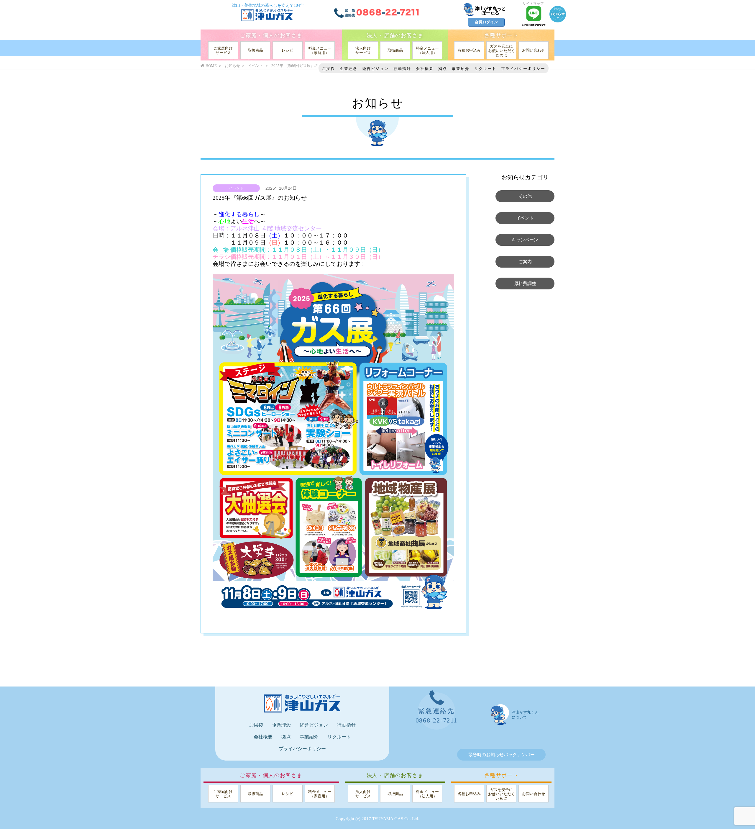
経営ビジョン (375, 68)
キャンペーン (525, 239)
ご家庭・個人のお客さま (271, 35)
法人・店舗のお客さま (395, 35)
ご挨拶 (328, 68)
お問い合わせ (533, 50)
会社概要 (425, 68)
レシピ (287, 50)
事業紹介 (461, 68)
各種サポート (501, 35)
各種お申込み (469, 50)
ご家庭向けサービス (223, 50)
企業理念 (348, 68)
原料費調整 (525, 283)
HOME (211, 65)
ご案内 (525, 261)
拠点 (442, 68)
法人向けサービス (363, 50)
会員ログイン (486, 22)
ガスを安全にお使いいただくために (501, 50)
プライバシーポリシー (523, 68)
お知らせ (232, 65)
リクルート (485, 68)
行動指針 (402, 68)
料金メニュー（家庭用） (319, 50)
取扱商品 (255, 50)
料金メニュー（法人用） (427, 50)
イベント (236, 188)
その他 (525, 196)
